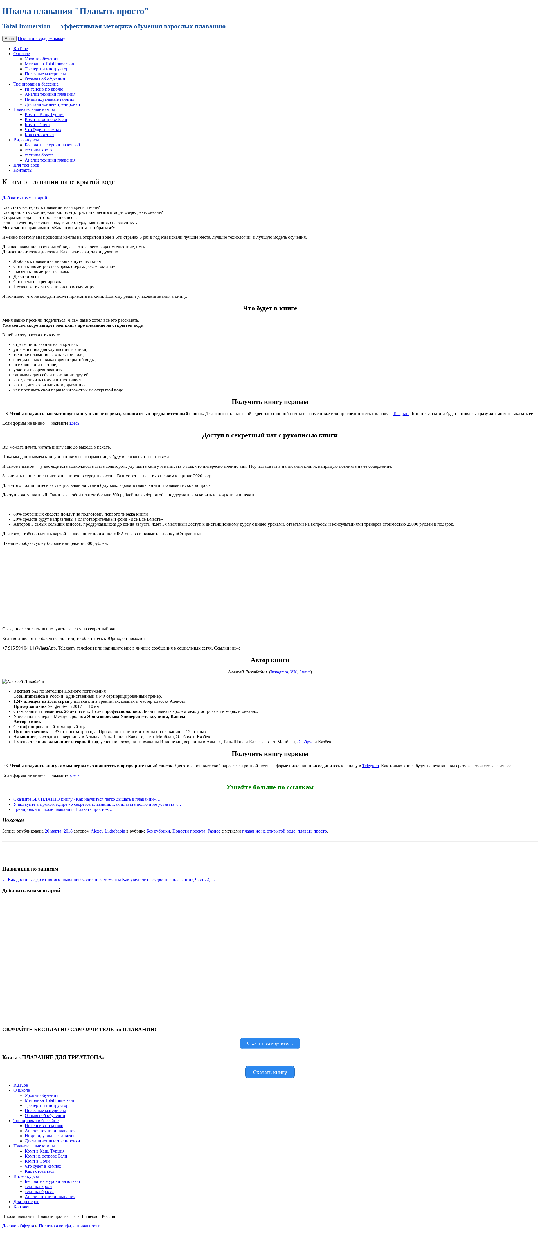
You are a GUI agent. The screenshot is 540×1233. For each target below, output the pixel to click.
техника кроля (38, 149)
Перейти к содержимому (41, 38)
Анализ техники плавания (50, 94)
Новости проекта (188, 831)
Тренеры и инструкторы (48, 68)
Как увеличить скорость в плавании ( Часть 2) (169, 879)
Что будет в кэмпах (43, 129)
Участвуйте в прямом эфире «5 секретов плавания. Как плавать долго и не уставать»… (97, 804)
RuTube (21, 48)
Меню (9, 39)
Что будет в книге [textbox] (270, 308)
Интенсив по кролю (44, 89)
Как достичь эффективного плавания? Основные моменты (61, 879)
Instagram (279, 672)
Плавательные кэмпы (34, 109)
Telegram (401, 413)
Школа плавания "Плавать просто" (75, 11)
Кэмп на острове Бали (46, 119)
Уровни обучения (41, 58)
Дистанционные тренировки (52, 104)
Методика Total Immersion (49, 63)
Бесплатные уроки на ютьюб (52, 144)
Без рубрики (158, 831)
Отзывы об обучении (45, 79)
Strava (304, 672)
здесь (74, 423)
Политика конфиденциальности (69, 1225)
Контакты (23, 170)
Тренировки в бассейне (36, 84)
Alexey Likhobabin (108, 831)
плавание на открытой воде (268, 831)
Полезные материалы (45, 73)
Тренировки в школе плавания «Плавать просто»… (63, 809)
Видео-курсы (26, 139)
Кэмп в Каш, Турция (44, 114)
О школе (22, 53)
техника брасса (39, 155)
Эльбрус (305, 741)
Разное (214, 831)
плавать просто (312, 831)
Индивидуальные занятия (49, 99)
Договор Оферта (18, 1225)
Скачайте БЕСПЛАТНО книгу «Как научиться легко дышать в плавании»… (87, 799)
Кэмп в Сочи (37, 124)
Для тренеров (26, 165)
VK (293, 672)
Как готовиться (39, 134)
